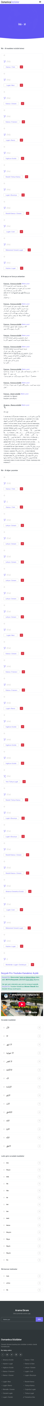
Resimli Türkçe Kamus (13, 177)
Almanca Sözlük (8, 1360)
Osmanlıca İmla (29, 1397)
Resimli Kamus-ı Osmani (13, 213)
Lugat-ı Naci (11, 85)
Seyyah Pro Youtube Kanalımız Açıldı (19, 973)
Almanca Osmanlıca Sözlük (15, 891)
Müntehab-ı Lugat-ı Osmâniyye (16, 965)
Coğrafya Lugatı (30, 1389)
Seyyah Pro (6, 977)
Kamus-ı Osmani (11, 103)
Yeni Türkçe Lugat (12, 782)
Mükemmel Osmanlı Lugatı (14, 250)
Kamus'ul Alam (29, 1364)
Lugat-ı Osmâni (7, 1397)
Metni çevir (26, 284)
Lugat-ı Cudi (10, 232)
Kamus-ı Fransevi (11, 122)
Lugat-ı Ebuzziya (11, 195)
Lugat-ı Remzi (10, 140)
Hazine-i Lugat (10, 268)
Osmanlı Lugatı (7, 1393)
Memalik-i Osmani (8, 1389)
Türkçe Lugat (29, 1393)
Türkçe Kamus (29, 1385)
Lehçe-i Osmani (11, 525)
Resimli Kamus (29, 1381)
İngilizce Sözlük (11, 158)
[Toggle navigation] (40, 2)
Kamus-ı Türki (10, 67)
